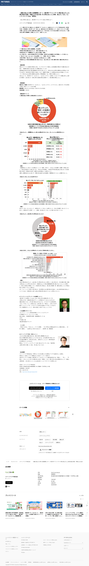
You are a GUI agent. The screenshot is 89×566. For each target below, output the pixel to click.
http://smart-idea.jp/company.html (29, 371)
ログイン (83, 1)
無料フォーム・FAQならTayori (49, 542)
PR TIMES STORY (24, 540)
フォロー (9, 482)
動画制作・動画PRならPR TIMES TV (28, 542)
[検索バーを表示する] (87, 2)
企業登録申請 (77, 1)
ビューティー (29, 4)
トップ (7, 461)
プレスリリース (14, 461)
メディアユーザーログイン (36, 388)
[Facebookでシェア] (59, 23)
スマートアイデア (49, 442)
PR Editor (23, 552)
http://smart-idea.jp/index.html (45, 446)
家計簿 (41, 439)
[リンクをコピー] (68, 23)
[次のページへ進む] (72, 414)
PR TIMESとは (8, 541)
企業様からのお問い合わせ (52, 562)
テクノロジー (7, 4)
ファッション (36, 4)
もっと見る (81, 495)
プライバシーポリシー (15, 562)
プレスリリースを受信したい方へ (12, 546)
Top (2, 4)
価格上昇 (62, 439)
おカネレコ (47, 439)
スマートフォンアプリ (44, 435)
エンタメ (23, 4)
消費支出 (58, 442)
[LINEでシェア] (62, 23)
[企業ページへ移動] (9, 473)
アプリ (18, 4)
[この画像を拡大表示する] (25, 415)
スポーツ (60, 4)
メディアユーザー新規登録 (52, 388)
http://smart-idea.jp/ (55, 472)
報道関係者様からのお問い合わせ (39, 562)
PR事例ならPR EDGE (47, 545)
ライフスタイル (44, 4)
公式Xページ (66, 545)
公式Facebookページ (68, 540)
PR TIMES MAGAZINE (25, 547)
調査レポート (42, 431)
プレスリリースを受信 (67, 1)
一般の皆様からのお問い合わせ (65, 562)
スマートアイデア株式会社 (25, 461)
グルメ (55, 4)
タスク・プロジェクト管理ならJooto (50, 540)
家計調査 (55, 439)
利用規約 (29, 562)
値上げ (41, 442)
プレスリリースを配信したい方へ (12, 549)
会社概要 (7, 562)
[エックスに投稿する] (57, 23)
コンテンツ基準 (23, 562)
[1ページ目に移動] (68, 407)
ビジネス (51, 4)
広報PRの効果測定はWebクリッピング (28, 550)
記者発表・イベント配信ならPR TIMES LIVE (29, 545)
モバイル (13, 4)
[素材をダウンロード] (66, 23)
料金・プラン (8, 544)
